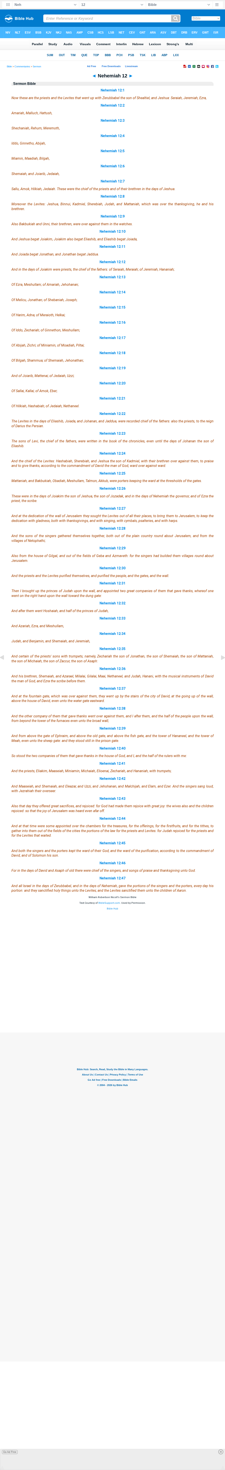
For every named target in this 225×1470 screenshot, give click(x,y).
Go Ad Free (9, 1452)
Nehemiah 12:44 (112, 818)
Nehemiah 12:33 (112, 618)
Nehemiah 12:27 (112, 508)
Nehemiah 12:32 (112, 603)
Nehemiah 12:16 (112, 322)
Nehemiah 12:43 (112, 799)
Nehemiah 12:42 (112, 779)
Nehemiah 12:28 (112, 528)
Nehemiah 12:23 (112, 433)
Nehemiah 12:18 (112, 353)
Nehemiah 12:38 (112, 708)
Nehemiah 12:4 (113, 136)
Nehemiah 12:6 (113, 166)
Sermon (37, 66)
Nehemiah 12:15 (112, 307)
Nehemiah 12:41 (112, 763)
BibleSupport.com (109, 903)
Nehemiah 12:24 (112, 453)
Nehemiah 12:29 (112, 548)
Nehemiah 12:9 (113, 216)
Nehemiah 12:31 (112, 583)
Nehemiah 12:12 (112, 262)
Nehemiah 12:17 (112, 338)
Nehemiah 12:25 (112, 473)
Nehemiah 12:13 (112, 277)
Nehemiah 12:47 (112, 878)
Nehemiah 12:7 (113, 181)
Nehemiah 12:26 (112, 488)
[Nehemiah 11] (5, 667)
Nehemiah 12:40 (112, 748)
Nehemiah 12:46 (112, 863)
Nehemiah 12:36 (112, 669)
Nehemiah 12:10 (112, 231)
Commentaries (22, 66)
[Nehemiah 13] (219, 667)
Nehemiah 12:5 (113, 151)
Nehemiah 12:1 (113, 90)
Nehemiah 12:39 (112, 728)
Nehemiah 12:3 (113, 120)
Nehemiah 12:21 (112, 398)
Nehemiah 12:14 (112, 292)
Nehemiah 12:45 (112, 843)
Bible (9, 66)
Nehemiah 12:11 (112, 247)
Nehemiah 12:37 (112, 688)
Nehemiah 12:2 (113, 105)
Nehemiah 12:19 (112, 368)
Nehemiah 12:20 (112, 383)
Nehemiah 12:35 (112, 649)
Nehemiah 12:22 (112, 414)
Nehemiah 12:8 (113, 196)
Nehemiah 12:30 (112, 568)
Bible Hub (112, 908)
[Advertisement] (112, 1006)
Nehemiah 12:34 (112, 634)
